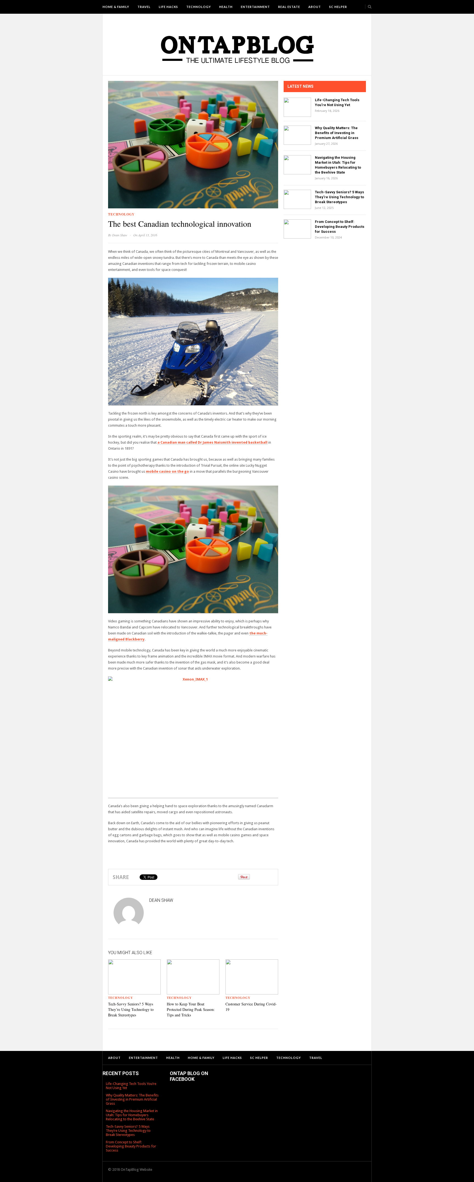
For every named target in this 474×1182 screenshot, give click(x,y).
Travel (144, 6)
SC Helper (338, 6)
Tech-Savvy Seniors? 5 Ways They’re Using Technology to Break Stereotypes (131, 1009)
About (314, 6)
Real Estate (289, 6)
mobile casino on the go (167, 471)
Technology (198, 6)
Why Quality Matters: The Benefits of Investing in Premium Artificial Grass (336, 133)
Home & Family (116, 6)
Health (226, 6)
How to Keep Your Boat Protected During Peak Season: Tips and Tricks (191, 1009)
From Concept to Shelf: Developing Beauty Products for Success (339, 227)
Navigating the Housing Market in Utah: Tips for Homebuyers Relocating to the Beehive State (132, 1115)
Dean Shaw (119, 235)
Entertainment (255, 6)
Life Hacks (168, 6)
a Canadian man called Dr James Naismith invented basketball (212, 442)
